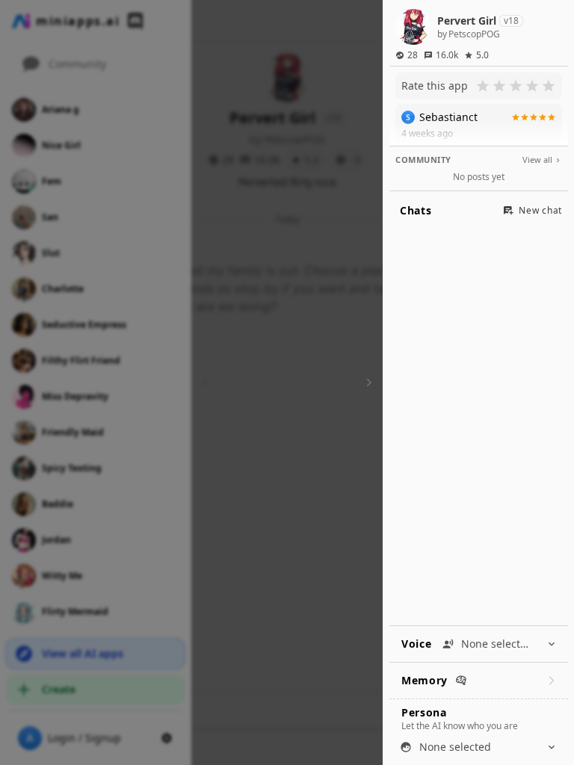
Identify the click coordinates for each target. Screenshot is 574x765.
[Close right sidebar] (367, 382)
